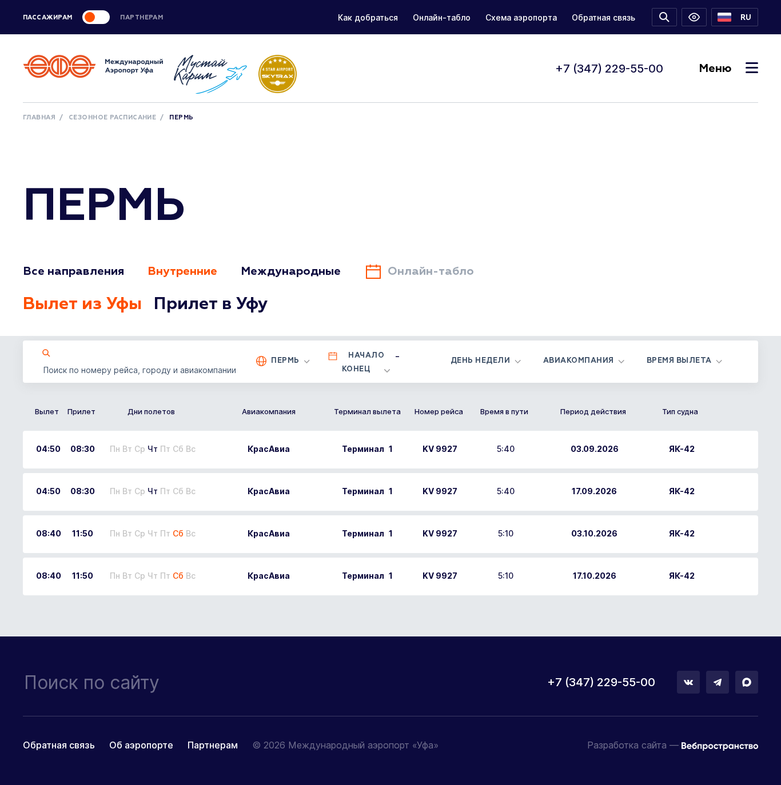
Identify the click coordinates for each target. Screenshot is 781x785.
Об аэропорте (141, 745)
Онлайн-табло (442, 17)
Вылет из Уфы (82, 304)
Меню (715, 68)
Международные (291, 271)
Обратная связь (603, 17)
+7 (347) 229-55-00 (609, 68)
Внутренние (182, 271)
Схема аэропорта (521, 17)
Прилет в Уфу (211, 304)
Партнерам (213, 745)
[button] (735, 17)
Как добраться (368, 17)
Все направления (73, 271)
